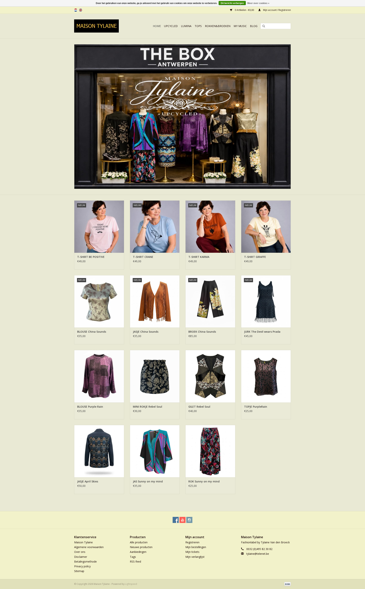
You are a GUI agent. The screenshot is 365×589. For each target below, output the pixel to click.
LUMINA (186, 26)
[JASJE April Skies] (99, 451)
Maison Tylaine (83, 542)
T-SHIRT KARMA (198, 257)
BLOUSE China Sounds (91, 331)
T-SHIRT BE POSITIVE (91, 257)
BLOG (253, 26)
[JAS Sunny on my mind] (155, 451)
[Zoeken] (262, 26)
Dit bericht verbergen (232, 3)
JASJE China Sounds (145, 331)
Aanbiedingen (138, 552)
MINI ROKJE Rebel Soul (147, 406)
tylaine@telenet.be (257, 554)
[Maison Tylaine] (100, 26)
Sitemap (79, 571)
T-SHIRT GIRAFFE (255, 257)
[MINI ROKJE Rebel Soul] (155, 376)
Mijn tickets (192, 552)
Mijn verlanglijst (195, 557)
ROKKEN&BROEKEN (217, 26)
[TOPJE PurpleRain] (266, 376)
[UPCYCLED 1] (182, 116)
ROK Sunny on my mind (204, 481)
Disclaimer (80, 557)
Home (157, 26)
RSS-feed (135, 561)
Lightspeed (131, 584)
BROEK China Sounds (202, 331)
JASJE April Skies (87, 481)
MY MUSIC (240, 26)
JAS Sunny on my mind (148, 481)
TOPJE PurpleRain (255, 406)
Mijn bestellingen (195, 547)
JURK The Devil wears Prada (262, 331)
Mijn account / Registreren (277, 10)
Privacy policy (82, 566)
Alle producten (139, 542)
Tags (133, 557)
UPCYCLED (171, 26)
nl (75, 10)
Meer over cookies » (258, 3)
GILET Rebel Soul (199, 406)
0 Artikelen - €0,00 (244, 10)
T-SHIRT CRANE (143, 257)
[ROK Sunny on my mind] (210, 451)
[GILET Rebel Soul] (210, 376)
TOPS (198, 26)
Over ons (79, 552)
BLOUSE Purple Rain (90, 406)
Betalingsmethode (85, 561)
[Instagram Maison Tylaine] (189, 520)
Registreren (192, 542)
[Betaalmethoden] (287, 584)
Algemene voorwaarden (89, 547)
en (80, 10)
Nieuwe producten (141, 547)
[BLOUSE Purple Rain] (99, 376)
